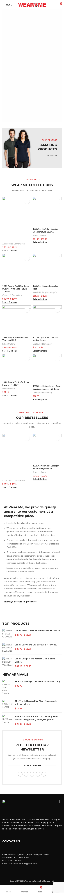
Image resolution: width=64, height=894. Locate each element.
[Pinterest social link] (32, 774)
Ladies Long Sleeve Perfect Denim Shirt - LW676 (35, 660)
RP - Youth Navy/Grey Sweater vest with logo (38, 681)
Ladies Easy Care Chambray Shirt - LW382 (36, 644)
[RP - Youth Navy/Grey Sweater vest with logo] (7, 687)
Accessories (7, 244)
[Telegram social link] (43, 774)
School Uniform (39, 235)
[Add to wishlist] (27, 201)
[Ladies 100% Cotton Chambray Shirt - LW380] (7, 633)
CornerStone (19, 244)
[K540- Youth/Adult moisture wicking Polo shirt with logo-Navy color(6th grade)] (7, 720)
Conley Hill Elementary (12, 295)
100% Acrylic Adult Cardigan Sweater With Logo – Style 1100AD (15, 289)
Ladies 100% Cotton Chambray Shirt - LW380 (38, 630)
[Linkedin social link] (38, 774)
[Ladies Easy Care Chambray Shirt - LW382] (7, 647)
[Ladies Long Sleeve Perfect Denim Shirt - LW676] (7, 662)
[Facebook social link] (20, 774)
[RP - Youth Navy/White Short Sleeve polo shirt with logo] (7, 705)
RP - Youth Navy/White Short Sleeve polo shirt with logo (36, 703)
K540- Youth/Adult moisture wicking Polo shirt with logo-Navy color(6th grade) (36, 718)
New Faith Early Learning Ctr (45, 292)
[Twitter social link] (26, 774)
